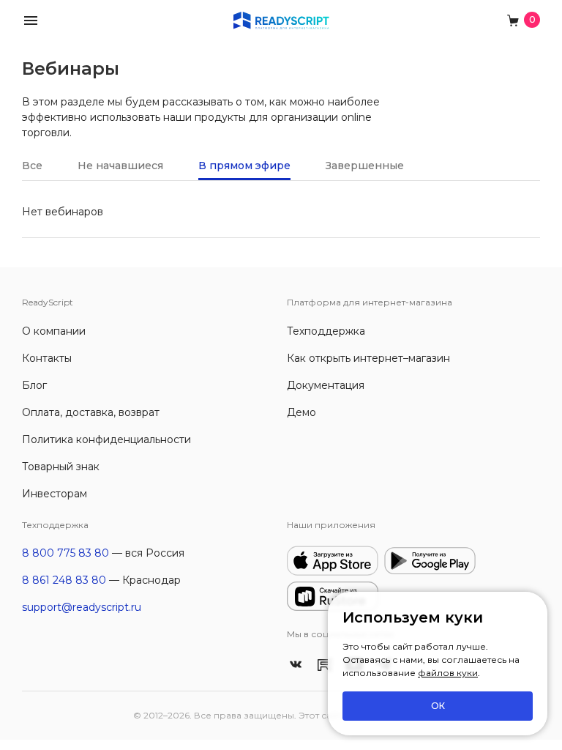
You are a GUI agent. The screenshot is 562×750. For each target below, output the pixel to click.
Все (32, 165)
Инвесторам (54, 493)
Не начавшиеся (120, 165)
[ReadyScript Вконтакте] (295, 663)
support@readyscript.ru (81, 607)
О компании (54, 331)
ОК (438, 705)
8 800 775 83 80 (65, 553)
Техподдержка (326, 331)
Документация (325, 385)
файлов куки (448, 672)
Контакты (47, 358)
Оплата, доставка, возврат (91, 412)
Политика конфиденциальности (106, 439)
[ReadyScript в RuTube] (325, 663)
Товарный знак (61, 466)
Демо (301, 412)
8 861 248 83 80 (64, 580)
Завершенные (365, 165)
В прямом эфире (244, 165)
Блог (34, 385)
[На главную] (281, 19)
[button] (31, 19)
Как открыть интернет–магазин (368, 358)
